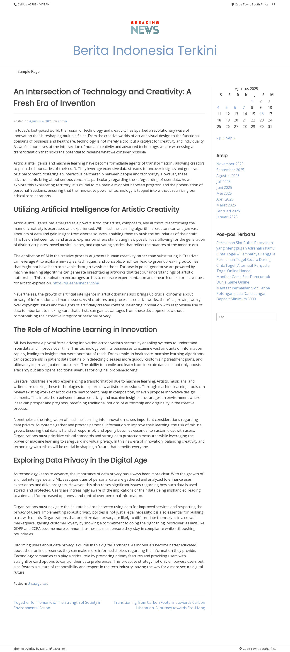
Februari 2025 (228, 210)
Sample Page (29, 71)
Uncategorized (38, 583)
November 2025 (230, 163)
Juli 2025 (223, 181)
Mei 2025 (224, 193)
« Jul (219, 138)
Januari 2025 (227, 216)
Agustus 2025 (227, 175)
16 (262, 113)
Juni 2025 (224, 187)
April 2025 (224, 199)
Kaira (43, 649)
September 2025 (230, 169)
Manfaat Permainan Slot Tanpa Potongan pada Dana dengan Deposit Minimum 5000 (243, 293)
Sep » (230, 138)
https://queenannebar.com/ (76, 283)
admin (62, 121)
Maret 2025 (226, 205)
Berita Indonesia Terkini (145, 50)
